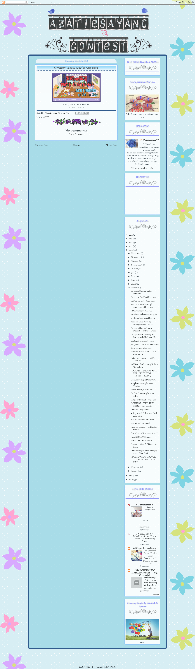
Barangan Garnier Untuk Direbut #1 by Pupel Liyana (143, 330)
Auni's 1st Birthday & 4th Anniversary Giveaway (142, 306)
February (135, 467)
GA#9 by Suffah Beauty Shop (143, 399)
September (136, 265)
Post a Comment (76, 134)
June (133, 276)
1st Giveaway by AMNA (141, 310)
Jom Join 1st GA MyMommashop (145, 344)
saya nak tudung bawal (140, 423)
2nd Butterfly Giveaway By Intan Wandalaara (144, 366)
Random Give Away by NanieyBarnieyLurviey (141, 323)
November (136, 257)
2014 (131, 242)
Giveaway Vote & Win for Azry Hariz (144, 446)
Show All (156, 594)
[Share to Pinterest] (87, 113)
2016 (131, 235)
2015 (131, 238)
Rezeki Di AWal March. (141, 437)
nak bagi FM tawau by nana (142, 341)
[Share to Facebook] (85, 113)
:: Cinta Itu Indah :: (144, 504)
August (134, 268)
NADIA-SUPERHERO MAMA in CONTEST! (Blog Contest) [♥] (144, 573)
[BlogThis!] (79, 113)
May (133, 280)
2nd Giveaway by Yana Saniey (143, 301)
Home (76, 146)
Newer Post (42, 146)
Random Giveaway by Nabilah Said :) (144, 428)
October (135, 261)
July (133, 272)
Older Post (111, 146)
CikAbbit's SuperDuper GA (143, 379)
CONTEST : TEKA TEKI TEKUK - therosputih (142, 405)
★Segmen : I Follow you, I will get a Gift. (144, 415)
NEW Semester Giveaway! (142, 419)
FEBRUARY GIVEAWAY (142, 440)
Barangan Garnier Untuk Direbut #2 (141, 292)
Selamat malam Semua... (141, 348)
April (133, 284)
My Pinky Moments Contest (143, 318)
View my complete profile (142, 168)
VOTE (46, 117)
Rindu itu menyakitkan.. (150, 508)
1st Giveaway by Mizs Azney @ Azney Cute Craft (144, 452)
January (134, 471)
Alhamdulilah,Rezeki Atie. (142, 389)
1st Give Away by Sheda (141, 409)
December (136, 253)
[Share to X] (82, 113)
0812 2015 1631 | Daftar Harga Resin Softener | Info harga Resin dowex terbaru (150, 582)
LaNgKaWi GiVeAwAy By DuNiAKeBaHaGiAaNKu (143, 336)
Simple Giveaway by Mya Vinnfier (142, 385)
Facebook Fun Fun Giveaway (143, 297)
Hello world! (144, 527)
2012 (131, 250)
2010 (131, 479)
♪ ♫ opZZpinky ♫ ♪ (144, 534)
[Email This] (76, 113)
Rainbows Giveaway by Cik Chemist (143, 359)
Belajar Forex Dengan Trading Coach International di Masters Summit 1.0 (150, 557)
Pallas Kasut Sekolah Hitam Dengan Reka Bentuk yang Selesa (144, 539)
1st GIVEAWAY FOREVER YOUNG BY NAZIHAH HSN (143, 460)
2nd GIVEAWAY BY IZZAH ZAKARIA (143, 353)
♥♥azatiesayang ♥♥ (53, 113)
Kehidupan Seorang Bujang (144, 548)
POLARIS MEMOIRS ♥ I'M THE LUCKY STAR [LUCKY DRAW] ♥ (144, 373)
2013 (131, 246)
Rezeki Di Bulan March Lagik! (144, 314)
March (134, 287)
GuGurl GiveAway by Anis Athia (142, 395)
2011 (131, 475)
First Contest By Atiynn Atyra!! (144, 433)
